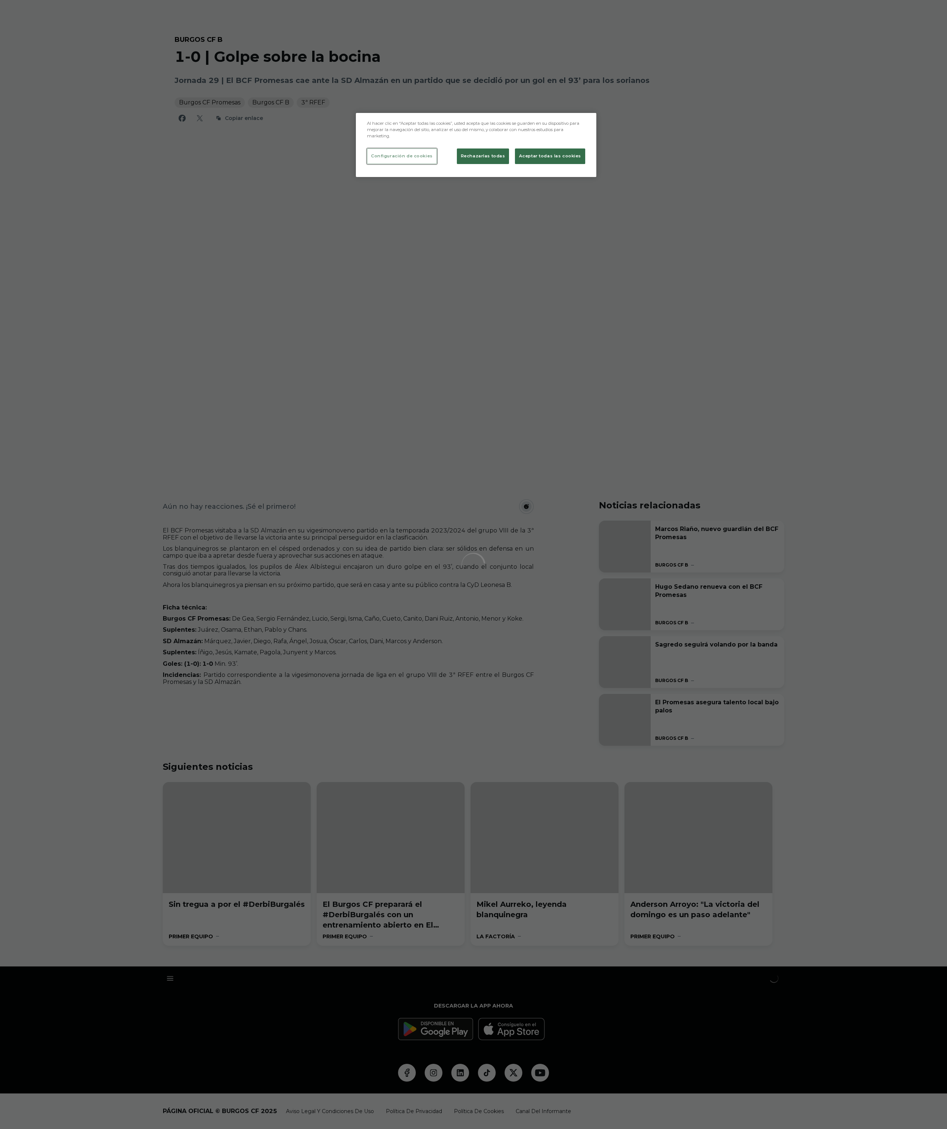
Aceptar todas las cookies (550, 155)
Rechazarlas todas (483, 155)
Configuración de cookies (402, 155)
